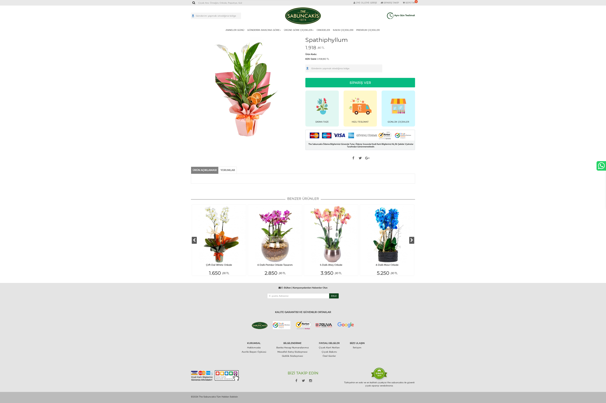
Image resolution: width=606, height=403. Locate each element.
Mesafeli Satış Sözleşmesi (292, 351)
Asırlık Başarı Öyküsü (254, 351)
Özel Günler (329, 355)
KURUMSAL (254, 343)
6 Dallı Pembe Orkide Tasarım (275, 264)
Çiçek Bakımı (329, 351)
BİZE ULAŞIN (357, 343)
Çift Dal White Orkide (219, 264)
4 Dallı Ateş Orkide (331, 264)
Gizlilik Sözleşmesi (292, 355)
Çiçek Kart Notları (329, 347)
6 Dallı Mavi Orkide (387, 264)
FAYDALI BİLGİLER (329, 343)
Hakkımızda (254, 347)
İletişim (357, 347)
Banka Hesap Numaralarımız (292, 347)
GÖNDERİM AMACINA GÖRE (263, 29)
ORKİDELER (323, 29)
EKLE (334, 295)
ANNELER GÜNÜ (235, 29)
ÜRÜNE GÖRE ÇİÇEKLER (298, 29)
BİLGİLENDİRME (292, 343)
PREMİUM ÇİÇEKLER (368, 29)
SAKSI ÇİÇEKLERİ (343, 29)
